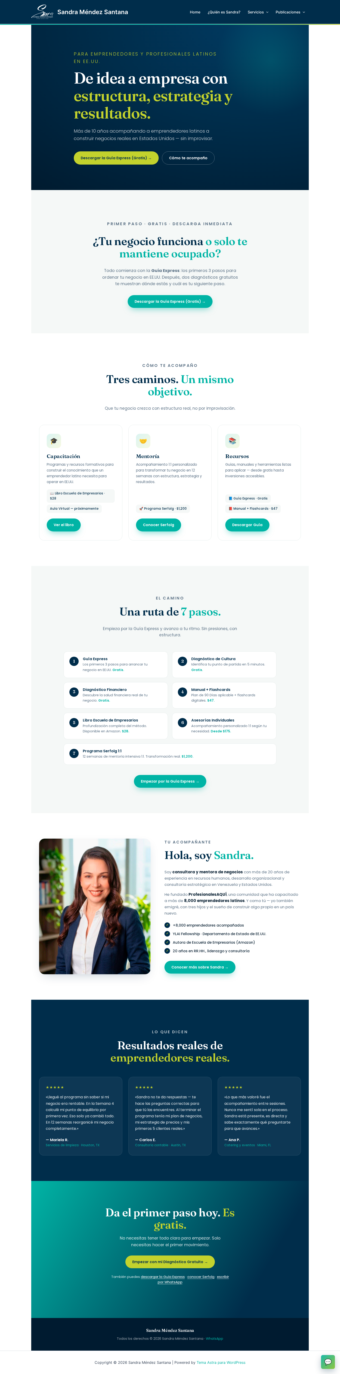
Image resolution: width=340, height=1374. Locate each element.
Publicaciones (288, 12)
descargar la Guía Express (163, 1276)
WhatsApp (214, 1338)
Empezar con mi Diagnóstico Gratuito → (170, 1261)
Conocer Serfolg (158, 524)
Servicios (256, 12)
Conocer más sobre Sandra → (200, 967)
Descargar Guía (247, 524)
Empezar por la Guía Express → (170, 781)
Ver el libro (64, 524)
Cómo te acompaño (188, 158)
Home (195, 12)
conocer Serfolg (200, 1276)
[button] (266, 12)
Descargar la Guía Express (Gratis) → (116, 158)
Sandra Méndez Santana (92, 12)
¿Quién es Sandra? (224, 12)
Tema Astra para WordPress (221, 1362)
